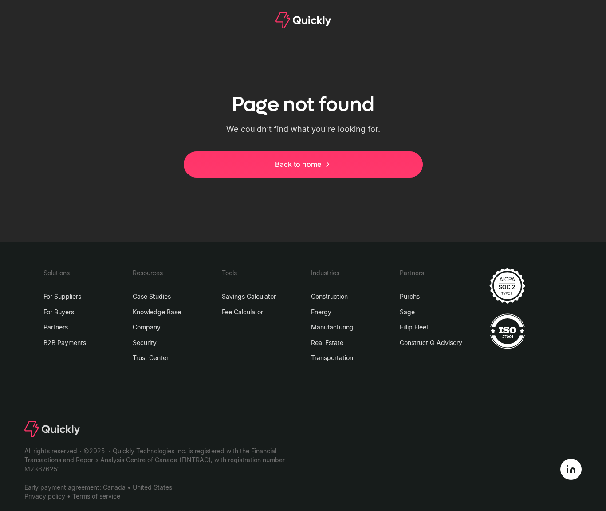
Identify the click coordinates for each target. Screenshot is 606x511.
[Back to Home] (303, 20)
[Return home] (52, 429)
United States (152, 487)
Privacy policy (44, 496)
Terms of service (96, 496)
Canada (114, 487)
